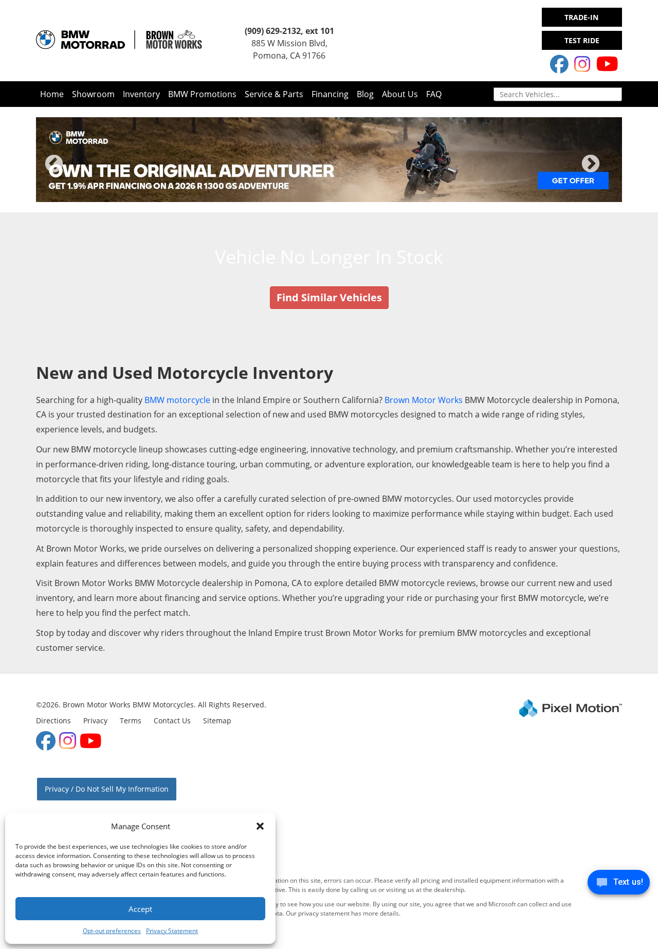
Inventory (141, 94)
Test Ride (581, 40)
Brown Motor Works (424, 400)
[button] (260, 826)
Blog (365, 94)
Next (607, 171)
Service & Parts (274, 94)
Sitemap (217, 720)
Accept (140, 909)
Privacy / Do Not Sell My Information (107, 789)
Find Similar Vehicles (329, 297)
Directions (53, 720)
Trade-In (581, 17)
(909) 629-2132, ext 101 (289, 30)
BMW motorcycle (177, 400)
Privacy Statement (172, 930)
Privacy (95, 720)
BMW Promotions (202, 94)
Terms (130, 720)
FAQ (434, 94)
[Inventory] (77, 39)
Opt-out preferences (112, 930)
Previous (76, 171)
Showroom (93, 94)
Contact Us (172, 720)
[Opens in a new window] (559, 64)
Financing (330, 94)
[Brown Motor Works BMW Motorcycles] (161, 39)
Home (52, 94)
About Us (400, 94)
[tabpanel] (329, 159)
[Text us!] (618, 884)
